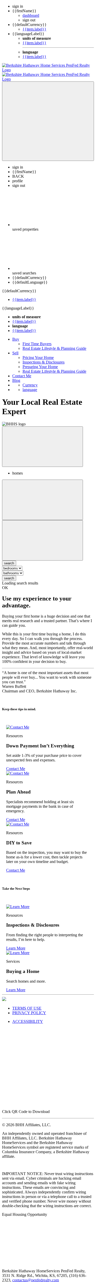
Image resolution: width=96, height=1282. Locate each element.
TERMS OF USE (26, 1003)
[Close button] (42, 442)
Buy (15, 334)
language (30, 385)
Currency (30, 380)
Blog (16, 376)
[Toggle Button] (48, 116)
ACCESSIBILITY (27, 1017)
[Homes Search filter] (42, 535)
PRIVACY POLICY (29, 1008)
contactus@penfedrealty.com (35, 1275)
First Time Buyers (37, 339)
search (9, 574)
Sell (15, 348)
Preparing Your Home (40, 362)
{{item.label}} (34, 29)
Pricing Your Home (38, 353)
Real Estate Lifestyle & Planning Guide (54, 344)
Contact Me (21, 371)
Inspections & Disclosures (44, 357)
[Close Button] (42, 495)
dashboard (31, 15)
